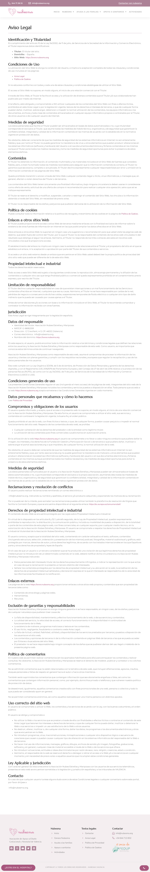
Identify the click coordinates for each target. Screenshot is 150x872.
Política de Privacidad (22, 400)
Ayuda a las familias (88, 12)
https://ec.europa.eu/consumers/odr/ (105, 504)
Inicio (57, 12)
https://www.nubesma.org (37, 57)
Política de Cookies (22, 79)
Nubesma (67, 12)
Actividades (135, 12)
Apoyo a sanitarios (113, 12)
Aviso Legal (19, 76)
